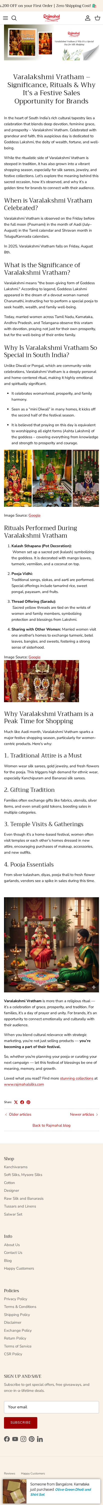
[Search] (16, 18)
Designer (11, 1190)
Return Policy (15, 1338)
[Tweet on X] (16, 1102)
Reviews (9, 1473)
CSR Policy (13, 1354)
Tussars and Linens (20, 1206)
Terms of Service (18, 1346)
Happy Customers (19, 1268)
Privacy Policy (15, 1298)
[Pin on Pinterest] (28, 1102)
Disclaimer (12, 1322)
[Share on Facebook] (22, 1102)
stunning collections (76, 1078)
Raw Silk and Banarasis (24, 1198)
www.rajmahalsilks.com (24, 1084)
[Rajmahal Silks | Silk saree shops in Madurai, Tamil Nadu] (52, 18)
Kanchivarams (16, 1166)
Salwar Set (13, 1214)
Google (34, 515)
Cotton (9, 1182)
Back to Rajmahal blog (51, 1125)
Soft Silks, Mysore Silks (23, 1174)
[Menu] (5, 18)
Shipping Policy (17, 1314)
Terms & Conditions (20, 1306)
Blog (8, 1260)
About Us (12, 1244)
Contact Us (13, 1252)
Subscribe (20, 1422)
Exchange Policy (18, 1330)
